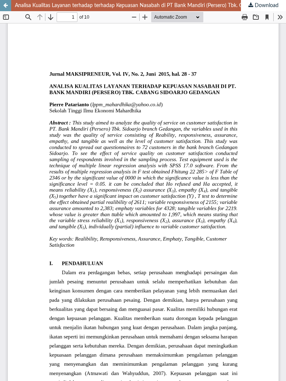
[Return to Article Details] (5, 5)
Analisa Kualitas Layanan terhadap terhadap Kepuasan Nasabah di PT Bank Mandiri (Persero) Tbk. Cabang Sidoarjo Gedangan (150, 5)
